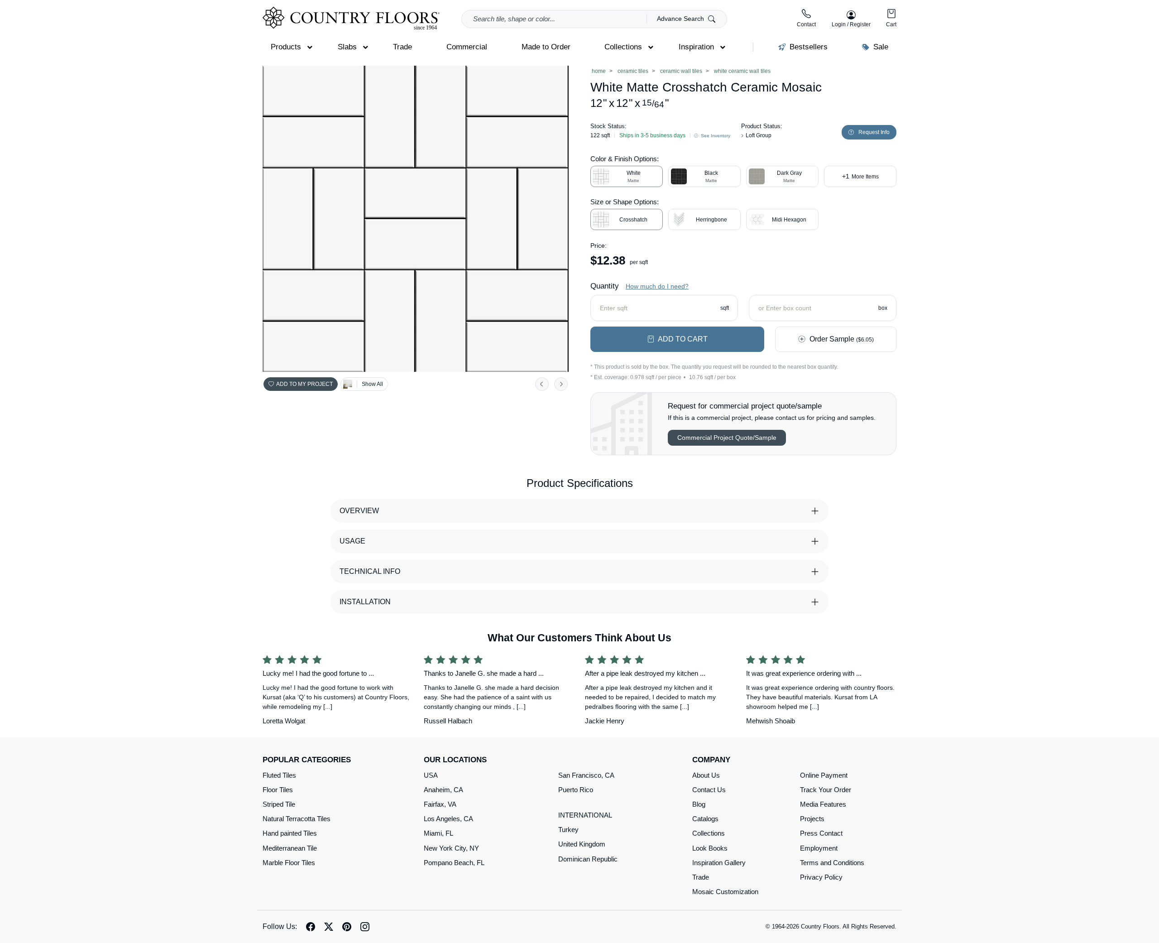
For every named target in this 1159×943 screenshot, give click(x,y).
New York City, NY (451, 848)
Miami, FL (438, 833)
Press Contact (821, 833)
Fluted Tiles (279, 775)
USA (431, 775)
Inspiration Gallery (719, 862)
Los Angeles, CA (448, 819)
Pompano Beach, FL (454, 862)
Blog (698, 804)
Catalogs (705, 819)
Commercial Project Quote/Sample (726, 437)
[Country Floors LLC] (351, 18)
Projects (812, 819)
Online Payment (824, 775)
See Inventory (714, 135)
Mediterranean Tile (290, 848)
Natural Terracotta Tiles (296, 819)
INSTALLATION (365, 602)
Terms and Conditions (832, 862)
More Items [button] (860, 176)
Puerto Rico (575, 790)
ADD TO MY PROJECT (304, 384)
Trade (700, 877)
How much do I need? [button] (657, 286)
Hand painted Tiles (290, 833)
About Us (706, 775)
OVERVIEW (359, 511)
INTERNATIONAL (585, 815)
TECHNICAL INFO (370, 571)
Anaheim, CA (443, 790)
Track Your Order (825, 790)
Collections (708, 833)
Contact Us (709, 790)
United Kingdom (581, 844)
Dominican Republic (588, 859)
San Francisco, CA (586, 775)
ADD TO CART (683, 339)
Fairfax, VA (440, 804)
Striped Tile (279, 804)
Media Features (823, 804)
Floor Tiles (278, 790)
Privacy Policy (821, 877)
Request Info (874, 132)
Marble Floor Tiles (289, 862)
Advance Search (681, 18)
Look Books (710, 848)
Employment (819, 848)
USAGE (352, 541)
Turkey (568, 829)
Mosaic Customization (725, 891)
